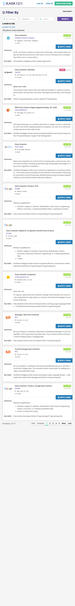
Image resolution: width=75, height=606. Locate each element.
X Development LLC (22, 277)
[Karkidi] (12, 3)
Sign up (49, 3)
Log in (40, 3)
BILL (16, 317)
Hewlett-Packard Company (24, 38)
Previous (40, 423)
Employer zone (63, 3)
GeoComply (19, 147)
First (33, 423)
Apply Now (65, 47)
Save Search (67, 11)
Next (64, 423)
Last (69, 423)
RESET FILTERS (9, 27)
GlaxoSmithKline (21, 110)
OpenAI (17, 72)
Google (17, 189)
